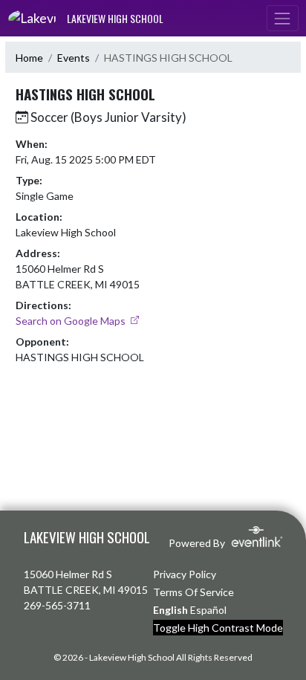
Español (208, 609)
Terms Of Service (193, 592)
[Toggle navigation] (282, 18)
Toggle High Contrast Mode (218, 627)
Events (73, 57)
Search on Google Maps (72, 320)
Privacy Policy (184, 574)
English (170, 609)
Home (29, 57)
